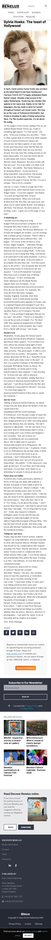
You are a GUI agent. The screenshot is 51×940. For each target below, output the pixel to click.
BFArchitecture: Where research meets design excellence (35, 741)
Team (4, 854)
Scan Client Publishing (11, 878)
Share (6, 632)
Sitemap (38, 924)
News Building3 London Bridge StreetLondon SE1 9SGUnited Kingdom (12, 887)
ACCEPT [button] (28, 935)
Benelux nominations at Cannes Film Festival (11, 771)
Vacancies (6, 859)
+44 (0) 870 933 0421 (14, 901)
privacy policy (31, 931)
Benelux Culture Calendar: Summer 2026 (36, 770)
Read (10, 827)
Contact (5, 849)
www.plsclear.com (14, 653)
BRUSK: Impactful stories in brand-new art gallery (13, 740)
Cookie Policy (27, 708)
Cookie (28, 924)
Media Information (10, 844)
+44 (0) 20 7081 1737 (13, 896)
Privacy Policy (31, 706)
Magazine (30, 17)
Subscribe (26, 827)
